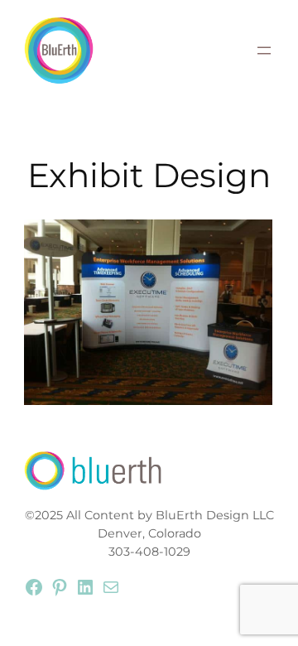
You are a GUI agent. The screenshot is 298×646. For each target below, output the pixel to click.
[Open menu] (264, 50)
